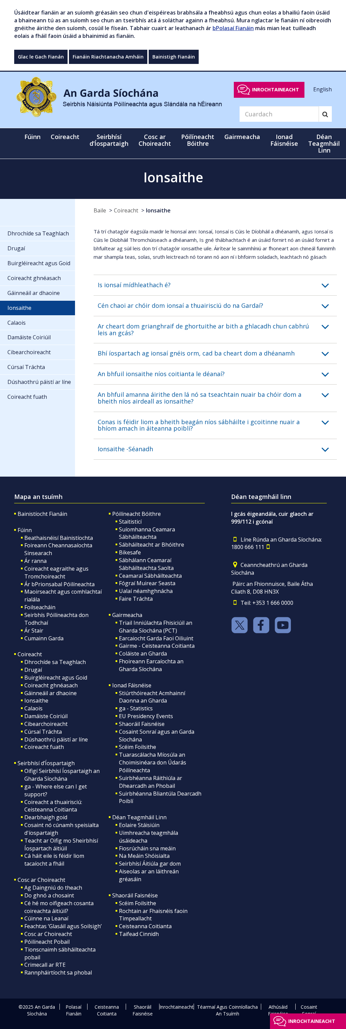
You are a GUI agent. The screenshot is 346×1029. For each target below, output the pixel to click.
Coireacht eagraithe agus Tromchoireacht (56, 572)
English (322, 89)
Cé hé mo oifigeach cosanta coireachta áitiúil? (59, 907)
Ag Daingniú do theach (53, 887)
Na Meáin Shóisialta (144, 856)
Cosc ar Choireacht (41, 880)
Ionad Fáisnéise (131, 685)
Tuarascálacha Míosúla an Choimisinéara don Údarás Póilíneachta (152, 762)
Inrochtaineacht (275, 89)
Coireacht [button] (65, 137)
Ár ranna (35, 561)
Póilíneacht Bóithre (136, 514)
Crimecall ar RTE (45, 964)
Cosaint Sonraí (309, 1010)
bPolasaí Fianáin (233, 28)
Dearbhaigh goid (45, 817)
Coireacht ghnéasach (51, 685)
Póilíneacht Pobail (47, 941)
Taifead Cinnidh (139, 934)
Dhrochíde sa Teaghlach (55, 662)
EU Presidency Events (146, 716)
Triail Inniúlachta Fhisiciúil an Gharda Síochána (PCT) (155, 626)
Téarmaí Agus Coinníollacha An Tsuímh (227, 1010)
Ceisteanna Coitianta (145, 926)
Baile (100, 210)
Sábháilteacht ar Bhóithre (151, 544)
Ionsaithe (158, 210)
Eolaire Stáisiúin (139, 825)
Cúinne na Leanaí (46, 918)
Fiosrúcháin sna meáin (147, 848)
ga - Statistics (136, 708)
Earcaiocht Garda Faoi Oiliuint (156, 638)
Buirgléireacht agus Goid (55, 677)
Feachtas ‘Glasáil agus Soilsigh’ (63, 926)
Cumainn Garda (44, 638)
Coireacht (126, 210)
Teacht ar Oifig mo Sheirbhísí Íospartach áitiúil (61, 844)
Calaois (33, 708)
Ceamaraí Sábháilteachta (150, 575)
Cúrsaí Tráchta (43, 731)
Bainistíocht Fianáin (42, 514)
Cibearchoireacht (46, 724)
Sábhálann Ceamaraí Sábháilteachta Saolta (146, 564)
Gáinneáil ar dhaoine (50, 693)
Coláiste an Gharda (143, 653)
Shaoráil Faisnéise (142, 724)
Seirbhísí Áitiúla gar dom (150, 863)
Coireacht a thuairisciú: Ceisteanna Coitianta (53, 806)
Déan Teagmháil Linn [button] (324, 143)
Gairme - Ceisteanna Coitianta (157, 645)
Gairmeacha (127, 615)
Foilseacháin (39, 607)
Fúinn (25, 530)
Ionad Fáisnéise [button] (284, 140)
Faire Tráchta (136, 598)
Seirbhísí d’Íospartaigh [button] (109, 140)
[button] (217, 285)
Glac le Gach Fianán (41, 56)
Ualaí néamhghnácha (146, 591)
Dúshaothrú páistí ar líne (56, 739)
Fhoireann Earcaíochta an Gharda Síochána (151, 665)
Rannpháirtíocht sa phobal (58, 972)
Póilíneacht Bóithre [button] (197, 140)
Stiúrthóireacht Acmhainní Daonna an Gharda (152, 697)
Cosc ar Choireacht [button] (155, 140)
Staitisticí (130, 521)
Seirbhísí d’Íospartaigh (46, 763)
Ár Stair (33, 630)
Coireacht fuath (44, 747)
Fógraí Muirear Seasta (147, 583)
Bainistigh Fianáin (173, 56)
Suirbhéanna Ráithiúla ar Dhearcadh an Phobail (150, 782)
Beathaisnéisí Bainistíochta (58, 538)
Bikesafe (130, 552)
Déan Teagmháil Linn (139, 817)
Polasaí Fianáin (73, 1010)
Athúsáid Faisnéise (278, 1010)
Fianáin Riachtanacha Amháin (108, 56)
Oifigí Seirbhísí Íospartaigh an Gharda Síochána (62, 774)
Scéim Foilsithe (137, 747)
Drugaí (33, 669)
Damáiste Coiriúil (46, 716)
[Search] (325, 114)
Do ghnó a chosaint (49, 895)
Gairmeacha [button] (242, 137)
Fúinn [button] (32, 137)
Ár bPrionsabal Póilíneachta (59, 584)
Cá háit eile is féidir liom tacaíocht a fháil (54, 859)
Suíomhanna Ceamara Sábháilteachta (147, 533)
